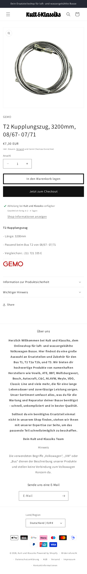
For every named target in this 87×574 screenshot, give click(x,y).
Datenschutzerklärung (27, 559)
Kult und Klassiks (27, 553)
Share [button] (11, 304)
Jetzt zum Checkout (44, 191)
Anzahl (7, 155)
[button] (8, 14)
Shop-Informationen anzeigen (27, 216)
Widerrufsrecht (69, 553)
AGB (45, 559)
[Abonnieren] (63, 496)
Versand (20, 149)
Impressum (69, 559)
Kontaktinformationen (45, 565)
